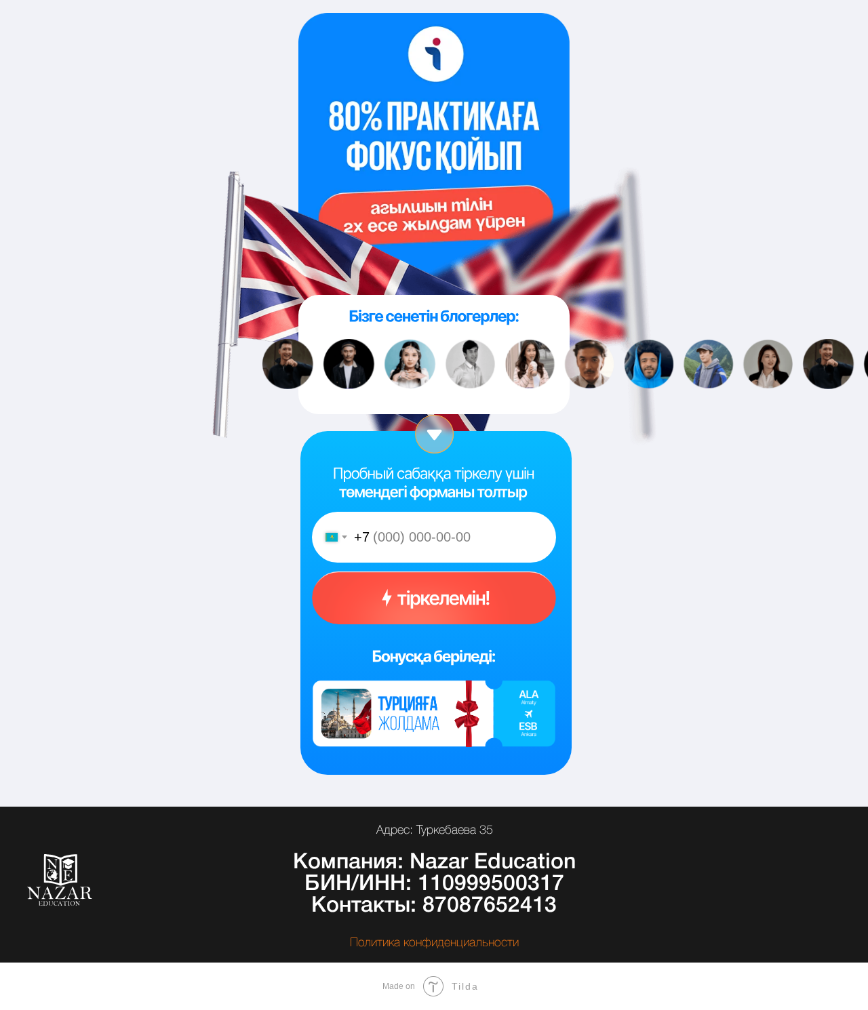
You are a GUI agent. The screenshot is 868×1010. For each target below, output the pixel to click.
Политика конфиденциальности (434, 942)
